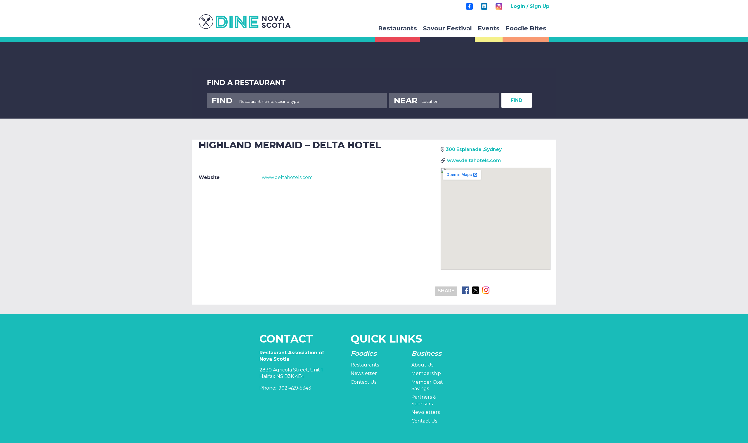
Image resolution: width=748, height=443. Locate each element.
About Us (422, 365)
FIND (516, 100)
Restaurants (365, 365)
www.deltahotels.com (287, 177)
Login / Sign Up (530, 6)
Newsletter (364, 373)
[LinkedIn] (484, 6)
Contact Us (363, 382)
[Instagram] (499, 6)
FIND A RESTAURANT (246, 82)
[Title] (469, 6)
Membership (426, 373)
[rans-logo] (245, 21)
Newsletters (425, 412)
